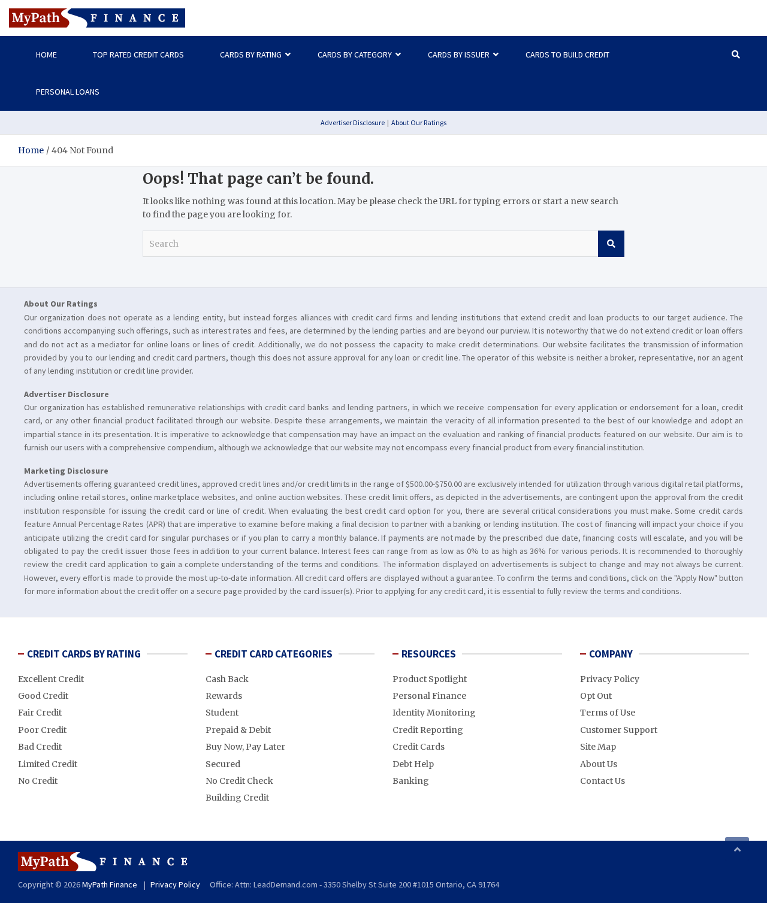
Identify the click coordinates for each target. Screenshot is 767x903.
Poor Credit (42, 730)
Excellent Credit (51, 679)
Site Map (598, 746)
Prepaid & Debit (238, 730)
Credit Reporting (427, 730)
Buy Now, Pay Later (245, 746)
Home (46, 54)
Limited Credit (47, 764)
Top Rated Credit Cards (138, 54)
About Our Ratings (418, 122)
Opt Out (596, 695)
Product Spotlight (429, 679)
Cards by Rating (251, 54)
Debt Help (413, 764)
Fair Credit (40, 712)
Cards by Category (355, 54)
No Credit (38, 780)
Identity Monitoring (434, 712)
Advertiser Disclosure (353, 122)
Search (611, 244)
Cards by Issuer (459, 54)
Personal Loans (67, 91)
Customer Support (618, 730)
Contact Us (602, 780)
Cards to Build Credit (567, 54)
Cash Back (227, 679)
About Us (598, 764)
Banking (410, 780)
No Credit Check (239, 780)
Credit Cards (418, 746)
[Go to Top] (737, 849)
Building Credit (237, 797)
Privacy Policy (609, 679)
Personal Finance (429, 695)
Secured (223, 764)
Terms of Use (607, 712)
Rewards (224, 695)
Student (222, 712)
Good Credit (43, 695)
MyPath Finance (109, 884)
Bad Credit (40, 746)
